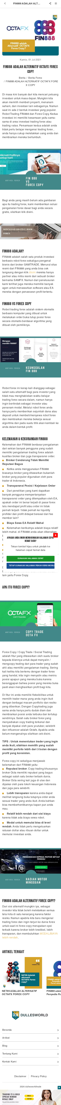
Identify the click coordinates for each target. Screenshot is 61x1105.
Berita (22, 78)
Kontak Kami (9, 1062)
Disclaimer (20, 1076)
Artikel (6, 1038)
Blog (4, 1046)
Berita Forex (35, 78)
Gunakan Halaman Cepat (31, 558)
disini (32, 272)
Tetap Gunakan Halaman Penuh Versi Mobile (32, 566)
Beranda (7, 1030)
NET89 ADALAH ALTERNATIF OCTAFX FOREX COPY (19, 993)
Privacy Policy (39, 1076)
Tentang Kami (10, 1054)
